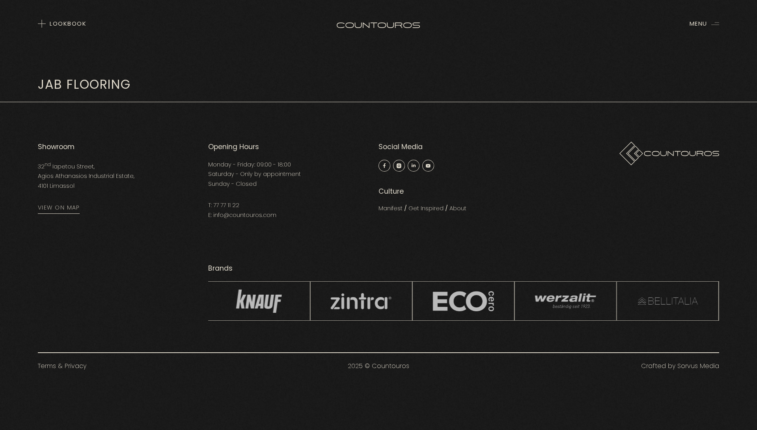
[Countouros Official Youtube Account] (428, 167)
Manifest (390, 208)
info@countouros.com (244, 215)
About (457, 208)
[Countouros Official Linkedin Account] (414, 167)
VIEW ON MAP (59, 207)
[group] (303, 301)
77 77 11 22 (226, 205)
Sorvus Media (698, 365)
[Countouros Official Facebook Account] (384, 167)
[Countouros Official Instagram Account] (399, 167)
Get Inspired (426, 208)
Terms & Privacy (62, 365)
